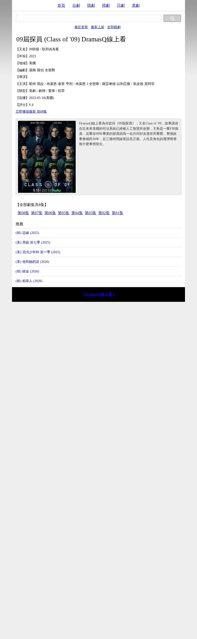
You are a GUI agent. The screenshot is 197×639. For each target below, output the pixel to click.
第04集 (77, 213)
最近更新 (81, 27)
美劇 (136, 5)
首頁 (61, 5)
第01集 (117, 213)
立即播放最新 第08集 (31, 111)
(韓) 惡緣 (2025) (27, 233)
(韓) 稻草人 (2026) (29, 281)
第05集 (63, 213)
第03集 (90, 213)
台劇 (76, 5)
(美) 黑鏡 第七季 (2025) (33, 242)
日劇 (121, 5)
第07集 (37, 213)
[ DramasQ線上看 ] (98, 294)
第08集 (23, 213)
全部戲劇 (114, 27)
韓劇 (106, 5)
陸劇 (91, 5)
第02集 (104, 213)
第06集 (50, 213)
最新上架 (97, 27)
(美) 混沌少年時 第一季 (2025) (38, 252)
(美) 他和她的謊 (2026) (32, 262)
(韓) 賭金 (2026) (27, 271)
